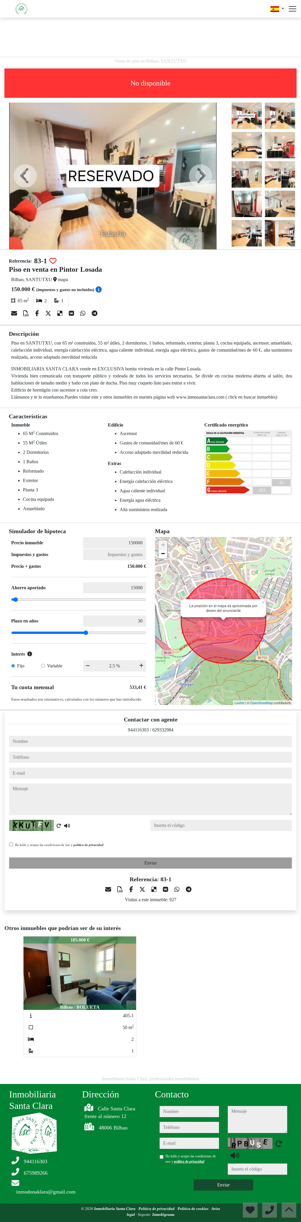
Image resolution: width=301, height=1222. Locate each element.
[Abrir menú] (292, 8)
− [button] (163, 553)
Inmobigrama (163, 1214)
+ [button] (163, 544)
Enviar (150, 862)
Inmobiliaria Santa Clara (115, 1208)
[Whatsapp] (83, 313)
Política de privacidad (156, 1208)
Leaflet (239, 702)
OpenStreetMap (261, 702)
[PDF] (27, 313)
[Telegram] (94, 313)
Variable (54, 665)
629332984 (162, 729)
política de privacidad (88, 845)
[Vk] (72, 313)
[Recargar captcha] (58, 826)
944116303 (138, 729)
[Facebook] (38, 313)
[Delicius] (60, 313)
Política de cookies (193, 1208)
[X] (49, 313)
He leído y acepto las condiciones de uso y (59, 845)
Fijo (20, 665)
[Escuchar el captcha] (67, 826)
